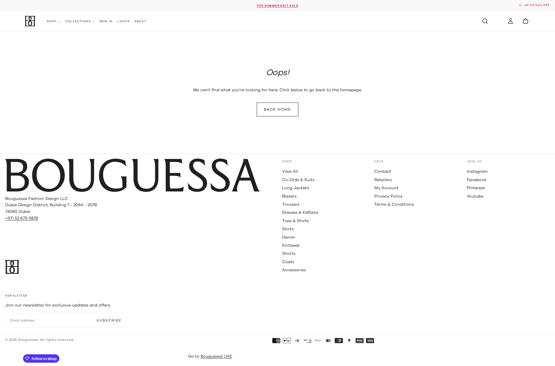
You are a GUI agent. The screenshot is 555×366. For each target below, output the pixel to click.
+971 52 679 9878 (21, 218)
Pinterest (476, 188)
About (140, 21)
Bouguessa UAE (216, 356)
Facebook (476, 180)
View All (290, 171)
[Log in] (510, 21)
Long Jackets (295, 188)
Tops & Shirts (295, 221)
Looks (123, 21)
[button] (485, 21)
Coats (288, 262)
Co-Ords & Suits (298, 180)
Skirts (288, 229)
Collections (78, 21)
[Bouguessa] (132, 175)
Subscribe (109, 320)
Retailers (383, 180)
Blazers (289, 196)
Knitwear (291, 245)
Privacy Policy (388, 196)
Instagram (477, 171)
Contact (382, 171)
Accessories (294, 270)
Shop (52, 21)
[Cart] (525, 21)
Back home (277, 109)
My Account (386, 188)
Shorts (288, 253)
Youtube (475, 196)
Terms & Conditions (394, 204)
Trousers (290, 204)
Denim (288, 237)
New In (106, 21)
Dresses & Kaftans (300, 212)
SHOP (287, 161)
